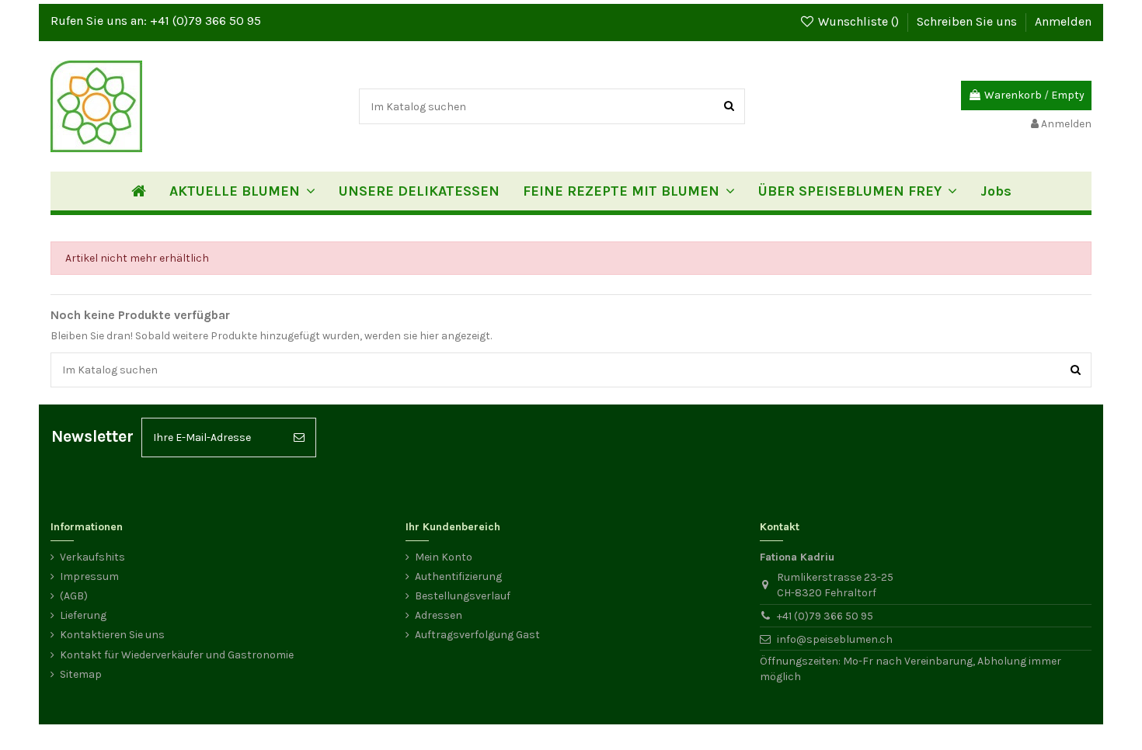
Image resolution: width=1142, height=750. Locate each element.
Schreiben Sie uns (968, 21)
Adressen (438, 615)
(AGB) (74, 595)
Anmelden (1063, 21)
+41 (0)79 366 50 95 (205, 20)
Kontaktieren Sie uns (112, 634)
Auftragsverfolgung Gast (477, 634)
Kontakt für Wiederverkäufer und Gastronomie (177, 654)
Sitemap (81, 674)
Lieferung (83, 615)
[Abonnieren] (299, 437)
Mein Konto (443, 557)
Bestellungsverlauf (462, 595)
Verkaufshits (92, 557)
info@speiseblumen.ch (835, 639)
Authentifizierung (458, 576)
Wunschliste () (858, 21)
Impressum (89, 576)
